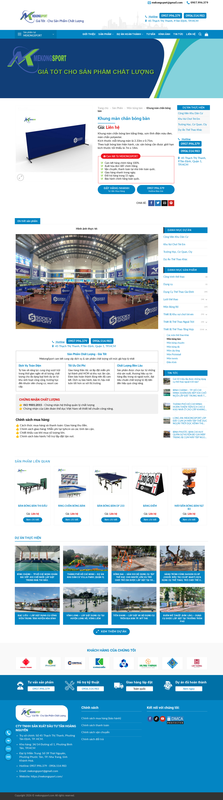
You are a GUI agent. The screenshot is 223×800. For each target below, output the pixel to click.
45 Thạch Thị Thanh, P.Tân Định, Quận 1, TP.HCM (192, 161)
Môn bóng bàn (135, 108)
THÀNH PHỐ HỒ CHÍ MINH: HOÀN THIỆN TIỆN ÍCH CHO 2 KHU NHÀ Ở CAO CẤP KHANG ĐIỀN (189, 407)
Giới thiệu (89, 34)
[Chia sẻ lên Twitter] (158, 203)
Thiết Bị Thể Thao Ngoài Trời (178, 322)
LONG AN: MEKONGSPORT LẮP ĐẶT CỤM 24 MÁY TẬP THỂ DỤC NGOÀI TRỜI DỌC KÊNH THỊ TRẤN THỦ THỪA (190, 421)
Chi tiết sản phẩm (27, 221)
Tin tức (178, 34)
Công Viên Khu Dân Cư (190, 113)
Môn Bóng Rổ (170, 307)
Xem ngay (189, 688)
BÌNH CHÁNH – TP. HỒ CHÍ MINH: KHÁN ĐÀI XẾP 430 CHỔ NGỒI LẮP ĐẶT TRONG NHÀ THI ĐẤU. (190, 393)
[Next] (206, 497)
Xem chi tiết (32, 519)
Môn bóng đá (173, 347)
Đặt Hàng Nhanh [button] (116, 189)
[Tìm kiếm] (200, 34)
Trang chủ (103, 108)
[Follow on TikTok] (156, 719)
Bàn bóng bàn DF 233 (110, 506)
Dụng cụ (168, 284)
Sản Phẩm (104, 34)
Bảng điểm (150, 506)
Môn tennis (172, 358)
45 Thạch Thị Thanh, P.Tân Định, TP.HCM (173, 20)
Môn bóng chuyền (175, 343)
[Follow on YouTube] (163, 719)
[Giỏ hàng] (206, 34)
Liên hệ (190, 34)
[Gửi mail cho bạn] (165, 203)
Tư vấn (150, 34)
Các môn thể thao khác (178, 335)
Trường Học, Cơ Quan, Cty (192, 124)
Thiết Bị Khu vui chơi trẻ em (178, 314)
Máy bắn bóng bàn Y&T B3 (189, 507)
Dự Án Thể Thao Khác (190, 130)
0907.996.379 (170, 15)
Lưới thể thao (170, 299)
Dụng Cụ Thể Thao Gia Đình (178, 292)
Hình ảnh (164, 34)
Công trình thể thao (173, 277)
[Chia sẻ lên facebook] (151, 203)
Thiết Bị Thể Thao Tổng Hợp (178, 329)
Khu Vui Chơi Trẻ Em (189, 119)
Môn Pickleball (174, 355)
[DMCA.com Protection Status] (175, 720)
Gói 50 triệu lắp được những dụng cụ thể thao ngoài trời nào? (189, 380)
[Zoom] (20, 177)
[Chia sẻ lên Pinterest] (171, 203)
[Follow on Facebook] (150, 719)
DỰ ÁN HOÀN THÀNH (129, 34)
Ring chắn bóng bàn (71, 506)
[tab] (27, 221)
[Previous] (15, 497)
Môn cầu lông (173, 351)
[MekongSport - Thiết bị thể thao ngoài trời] (49, 17)
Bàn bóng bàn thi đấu (32, 506)
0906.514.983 (195, 15)
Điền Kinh (171, 362)
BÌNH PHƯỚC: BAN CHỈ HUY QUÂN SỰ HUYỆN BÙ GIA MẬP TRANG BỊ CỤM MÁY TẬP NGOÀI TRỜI (190, 435)
